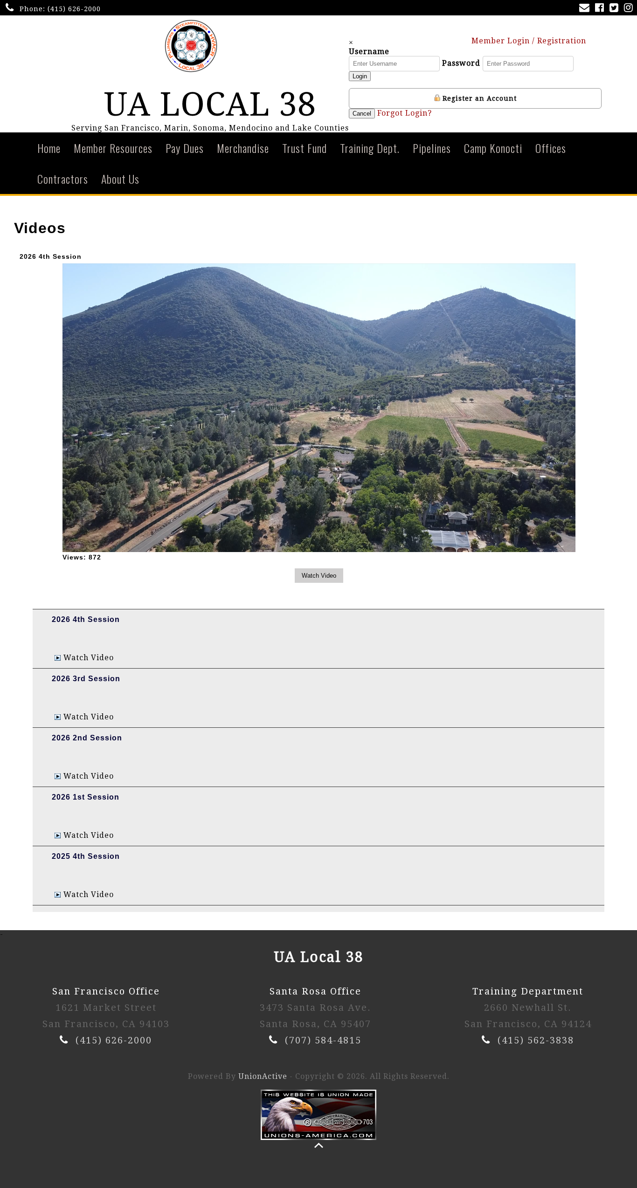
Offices (550, 147)
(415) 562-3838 (536, 1040)
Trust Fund (304, 147)
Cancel (362, 113)
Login (360, 76)
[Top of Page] (319, 1145)
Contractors (62, 178)
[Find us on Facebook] (601, 8)
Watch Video (88, 657)
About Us (120, 178)
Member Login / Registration (530, 40)
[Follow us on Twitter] (615, 8)
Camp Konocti (493, 147)
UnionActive (262, 1076)
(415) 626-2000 (74, 9)
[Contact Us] (586, 8)
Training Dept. (370, 147)
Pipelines (432, 147)
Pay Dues (185, 147)
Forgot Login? (404, 113)
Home (49, 147)
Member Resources (113, 147)
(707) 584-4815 (323, 1040)
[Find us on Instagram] (630, 8)
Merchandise (243, 147)
